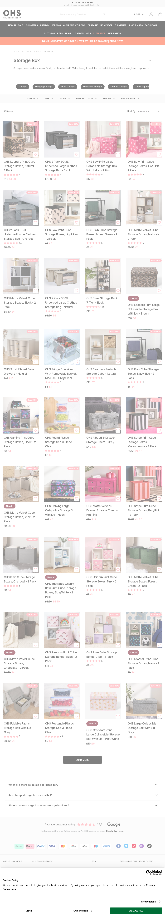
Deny (28, 910)
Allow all (136, 910)
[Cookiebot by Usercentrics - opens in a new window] (148, 872)
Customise (80, 910)
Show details (148, 901)
